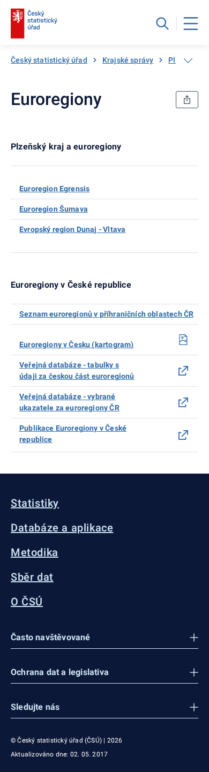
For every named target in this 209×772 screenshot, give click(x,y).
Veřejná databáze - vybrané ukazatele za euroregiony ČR (69, 402)
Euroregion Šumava (53, 209)
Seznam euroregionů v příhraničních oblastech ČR (106, 314)
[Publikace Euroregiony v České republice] (183, 435)
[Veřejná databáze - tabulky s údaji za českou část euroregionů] (183, 370)
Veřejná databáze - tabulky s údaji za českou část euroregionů (77, 370)
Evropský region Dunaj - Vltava (72, 229)
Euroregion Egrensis (54, 188)
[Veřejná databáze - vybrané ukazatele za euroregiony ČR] (183, 402)
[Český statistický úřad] (34, 24)
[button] (104, 638)
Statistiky (35, 503)
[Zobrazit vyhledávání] (162, 23)
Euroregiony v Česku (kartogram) (76, 344)
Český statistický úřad (49, 60)
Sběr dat (32, 577)
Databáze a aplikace (62, 527)
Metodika (34, 552)
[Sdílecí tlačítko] (187, 99)
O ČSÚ (27, 601)
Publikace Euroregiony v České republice (72, 434)
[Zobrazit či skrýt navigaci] (188, 60)
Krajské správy (127, 60)
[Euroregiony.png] (183, 339)
